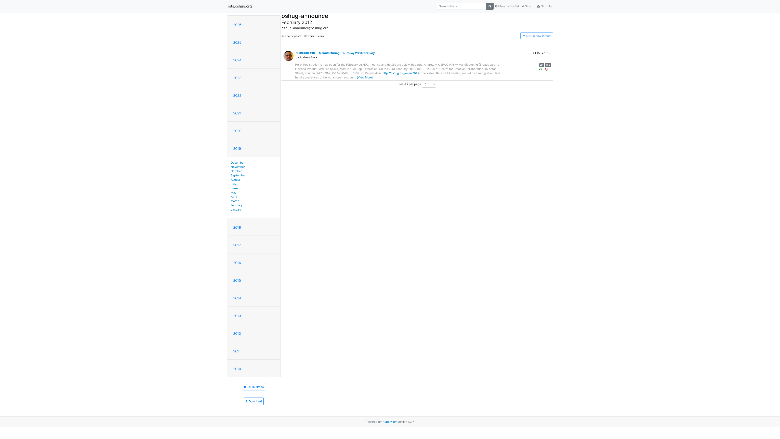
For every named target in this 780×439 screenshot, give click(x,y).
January (236, 209)
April (234, 196)
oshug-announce (305, 15)
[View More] (365, 77)
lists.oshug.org (240, 6)
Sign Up (546, 6)
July (233, 184)
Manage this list (508, 6)
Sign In (529, 6)
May (233, 192)
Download (255, 401)
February (237, 205)
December (238, 162)
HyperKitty (389, 421)
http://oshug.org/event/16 (399, 73)
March (235, 201)
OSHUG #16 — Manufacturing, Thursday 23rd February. (337, 53)
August (235, 179)
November (238, 166)
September (238, 175)
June (234, 188)
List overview (255, 386)
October (236, 171)
